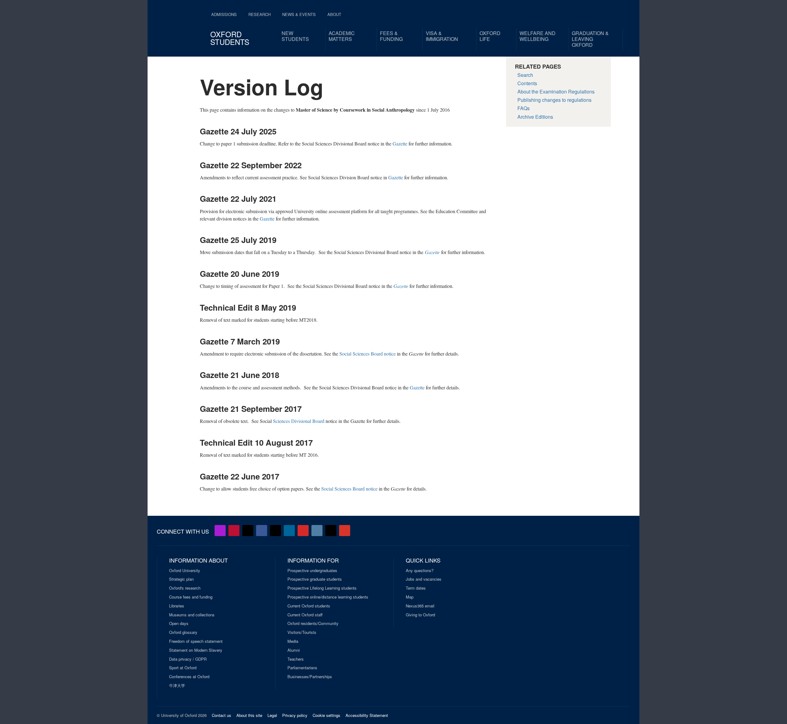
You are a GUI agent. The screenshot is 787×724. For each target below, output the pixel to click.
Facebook (261, 530)
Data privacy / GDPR (188, 659)
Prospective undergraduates (312, 570)
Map (409, 597)
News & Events (299, 14)
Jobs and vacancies (423, 579)
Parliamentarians (302, 667)
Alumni (293, 650)
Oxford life (490, 36)
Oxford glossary (183, 632)
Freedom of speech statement (196, 641)
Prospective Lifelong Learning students (322, 588)
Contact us (221, 715)
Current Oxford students (308, 605)
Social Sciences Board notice (367, 353)
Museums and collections (192, 614)
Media (292, 641)
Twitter (247, 530)
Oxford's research (184, 588)
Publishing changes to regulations (554, 99)
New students (295, 36)
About (334, 14)
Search (525, 74)
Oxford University (184, 570)
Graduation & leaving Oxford (590, 39)
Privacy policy (294, 715)
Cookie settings (326, 715)
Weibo (303, 530)
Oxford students (229, 38)
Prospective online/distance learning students (327, 597)
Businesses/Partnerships (309, 676)
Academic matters (342, 36)
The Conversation (344, 530)
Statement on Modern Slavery (195, 650)
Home (181, 25)
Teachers (295, 659)
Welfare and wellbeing (538, 36)
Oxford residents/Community (312, 623)
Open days (178, 623)
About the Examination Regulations (556, 91)
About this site (249, 715)
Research (259, 14)
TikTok (275, 530)
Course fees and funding (190, 597)
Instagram (316, 530)
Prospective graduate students (314, 579)
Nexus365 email (420, 605)
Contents (527, 83)
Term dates (416, 588)
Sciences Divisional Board (298, 421)
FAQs (523, 108)
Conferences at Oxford (189, 676)
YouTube (233, 530)
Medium (330, 530)
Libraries (176, 605)
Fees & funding (391, 36)
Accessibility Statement (367, 715)
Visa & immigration (442, 36)
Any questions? (419, 570)
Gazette (400, 143)
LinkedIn (289, 530)
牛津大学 (177, 685)
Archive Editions (535, 116)
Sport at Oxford (182, 667)
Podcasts (220, 530)
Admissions (224, 14)
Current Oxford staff (304, 614)
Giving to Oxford (420, 614)
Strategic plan (181, 579)
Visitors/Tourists (301, 632)
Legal (272, 715)
